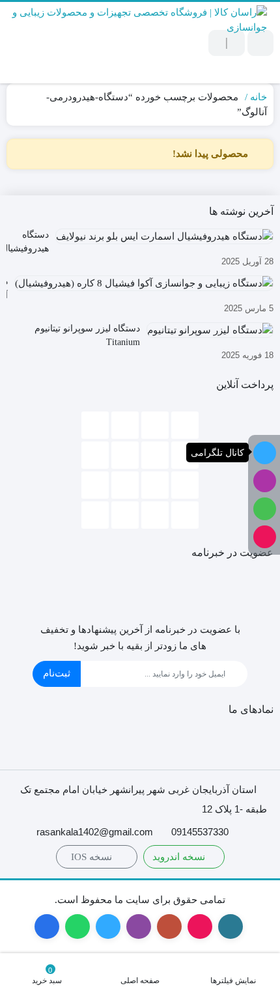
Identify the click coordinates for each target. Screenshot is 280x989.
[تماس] (264, 536)
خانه (258, 97)
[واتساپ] (264, 508)
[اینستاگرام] (264, 480)
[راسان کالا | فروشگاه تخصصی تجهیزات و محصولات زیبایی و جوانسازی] (137, 42)
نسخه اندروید (180, 857)
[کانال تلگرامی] (264, 452)
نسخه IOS (93, 857)
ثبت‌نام (56, 673)
